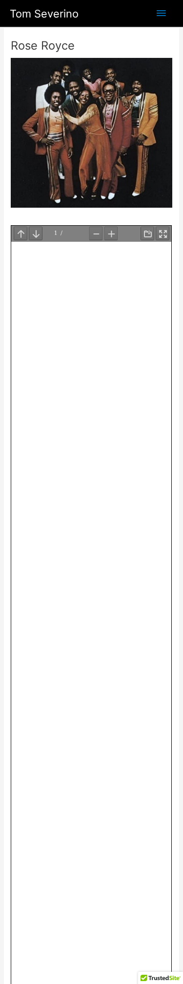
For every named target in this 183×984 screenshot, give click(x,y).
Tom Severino (44, 13)
